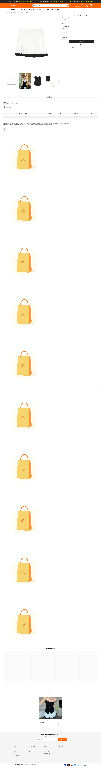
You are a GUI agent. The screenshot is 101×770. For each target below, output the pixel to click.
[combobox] (49, 5)
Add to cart (81, 41)
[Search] (50, 5)
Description (49, 96)
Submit (62, 739)
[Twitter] (65, 746)
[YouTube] (62, 746)
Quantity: (64, 39)
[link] (82, 5)
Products (8, 12)
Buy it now (80, 44)
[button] (3, 81)
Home (4, 12)
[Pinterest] (60, 746)
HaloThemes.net (24, 766)
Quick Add (49, 725)
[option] (31, 43)
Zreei (66, 19)
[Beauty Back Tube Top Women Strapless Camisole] (50, 708)
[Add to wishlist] (96, 41)
